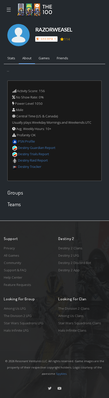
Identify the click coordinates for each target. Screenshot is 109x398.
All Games (11, 255)
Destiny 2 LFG (68, 255)
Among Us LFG (15, 308)
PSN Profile (26, 141)
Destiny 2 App (69, 270)
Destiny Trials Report (33, 154)
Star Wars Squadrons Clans (79, 323)
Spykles (61, 374)
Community (12, 262)
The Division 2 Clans (73, 308)
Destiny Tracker (29, 166)
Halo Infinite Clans (72, 330)
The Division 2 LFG (18, 315)
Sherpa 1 (48, 39)
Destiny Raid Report (33, 160)
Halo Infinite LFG (16, 330)
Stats (11, 58)
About (26, 58)
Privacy (9, 248)
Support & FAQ (15, 270)
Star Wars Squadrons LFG (23, 323)
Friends (62, 58)
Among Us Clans (71, 315)
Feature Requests (17, 284)
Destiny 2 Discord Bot (74, 262)
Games (44, 58)
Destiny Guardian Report (36, 147)
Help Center (13, 277)
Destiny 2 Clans (70, 248)
